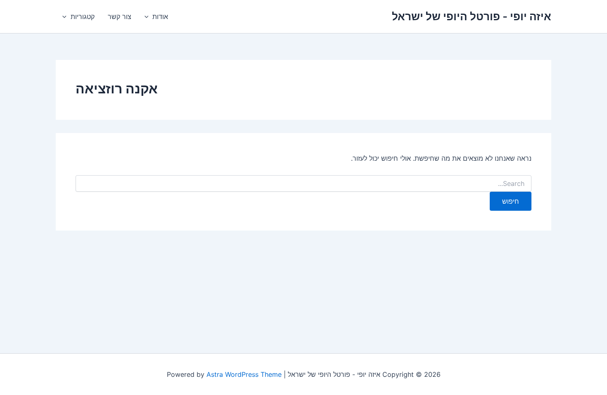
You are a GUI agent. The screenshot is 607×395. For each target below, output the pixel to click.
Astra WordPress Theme (244, 374)
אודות (160, 16)
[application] (149, 16)
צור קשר (119, 16)
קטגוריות (83, 16)
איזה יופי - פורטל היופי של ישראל (471, 16)
